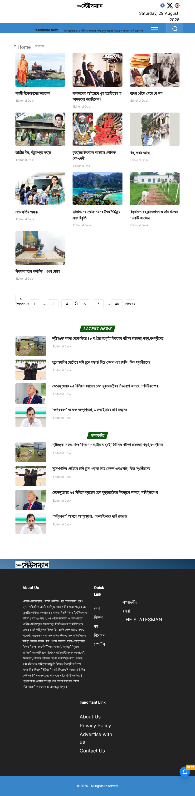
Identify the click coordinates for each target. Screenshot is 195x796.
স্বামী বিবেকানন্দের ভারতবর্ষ (32, 93)
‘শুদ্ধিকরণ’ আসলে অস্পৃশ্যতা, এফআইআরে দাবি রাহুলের (90, 409)
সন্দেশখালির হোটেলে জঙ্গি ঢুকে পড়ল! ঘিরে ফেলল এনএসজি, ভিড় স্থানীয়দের (101, 362)
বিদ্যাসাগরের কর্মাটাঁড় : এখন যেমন (37, 271)
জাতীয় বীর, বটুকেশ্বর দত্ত (33, 152)
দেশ (97, 609)
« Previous (21, 300)
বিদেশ (98, 617)
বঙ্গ (96, 626)
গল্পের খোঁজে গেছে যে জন (146, 93)
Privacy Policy (95, 725)
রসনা (126, 611)
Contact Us (92, 751)
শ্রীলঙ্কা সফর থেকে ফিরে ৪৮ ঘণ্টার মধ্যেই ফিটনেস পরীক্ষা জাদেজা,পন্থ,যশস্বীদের (107, 338)
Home (24, 47)
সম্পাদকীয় (129, 602)
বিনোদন (99, 635)
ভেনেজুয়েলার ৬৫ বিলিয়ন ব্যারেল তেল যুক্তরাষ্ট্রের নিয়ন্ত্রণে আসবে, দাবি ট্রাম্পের (103, 31)
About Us (31, 587)
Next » (130, 304)
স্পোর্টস (99, 644)
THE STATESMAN (142, 620)
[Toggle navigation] (154, 28)
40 (117, 304)
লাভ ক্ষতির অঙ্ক (26, 211)
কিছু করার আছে (140, 152)
